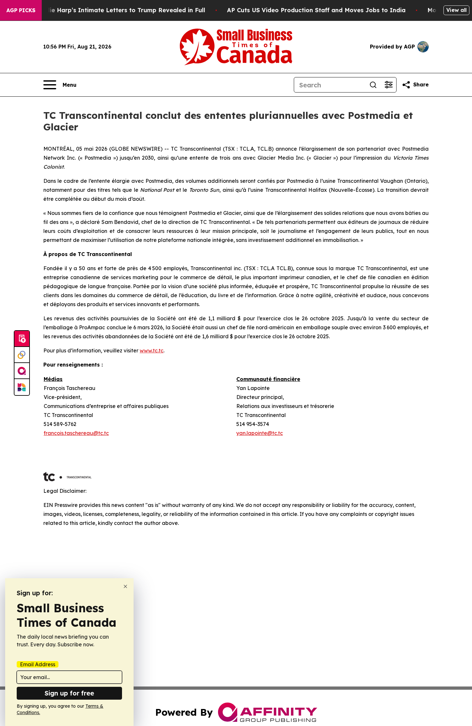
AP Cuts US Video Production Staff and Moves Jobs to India (316, 10)
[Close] (125, 586)
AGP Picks (20, 10)
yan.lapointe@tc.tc (259, 433)
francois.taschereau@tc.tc (76, 433)
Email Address (37, 664)
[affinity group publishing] (21, 371)
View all (456, 10)
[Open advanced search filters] (388, 84)
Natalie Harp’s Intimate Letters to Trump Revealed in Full (119, 10)
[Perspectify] (21, 355)
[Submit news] (21, 339)
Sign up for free (69, 693)
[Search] (373, 84)
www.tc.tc (151, 350)
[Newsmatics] (21, 387)
